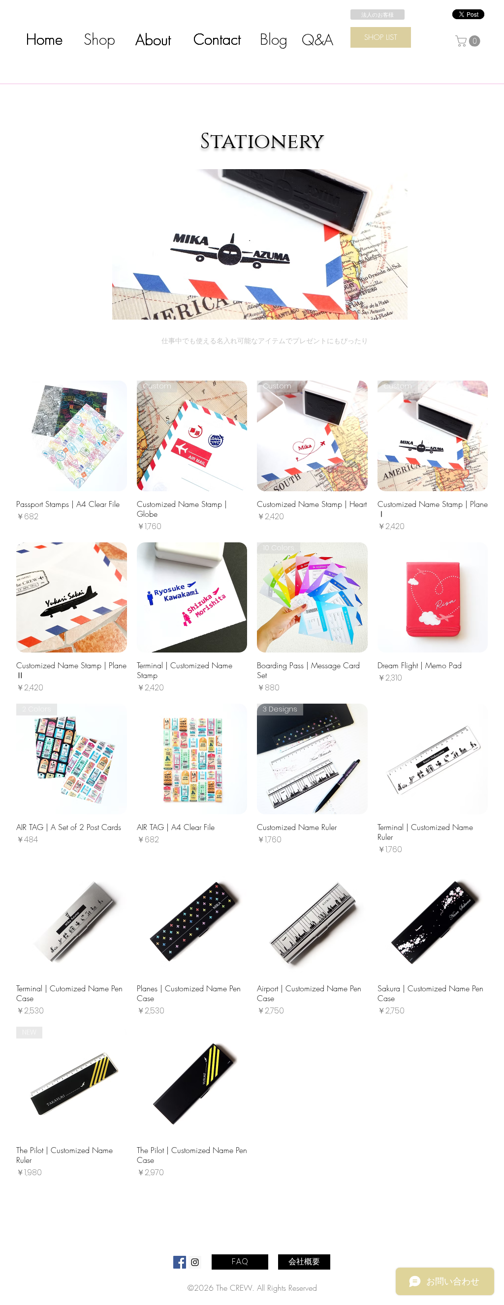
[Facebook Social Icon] (179, 1262)
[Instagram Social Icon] (195, 1262)
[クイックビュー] (71, 436)
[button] (469, 41)
